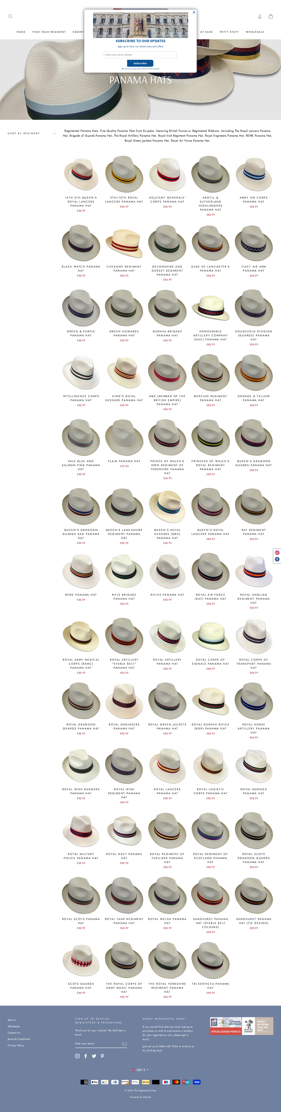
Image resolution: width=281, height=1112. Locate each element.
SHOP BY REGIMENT (24, 133)
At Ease (206, 32)
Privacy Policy (16, 1045)
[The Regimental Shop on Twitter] (94, 1056)
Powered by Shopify (140, 1097)
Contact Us (14, 1033)
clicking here (154, 1050)
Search (12, 1020)
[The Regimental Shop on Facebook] (85, 1056)
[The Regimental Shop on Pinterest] (102, 1056)
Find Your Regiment (49, 32)
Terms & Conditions (19, 1039)
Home (21, 32)
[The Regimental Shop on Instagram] (77, 1056)
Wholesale (255, 32)
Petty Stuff (229, 32)
